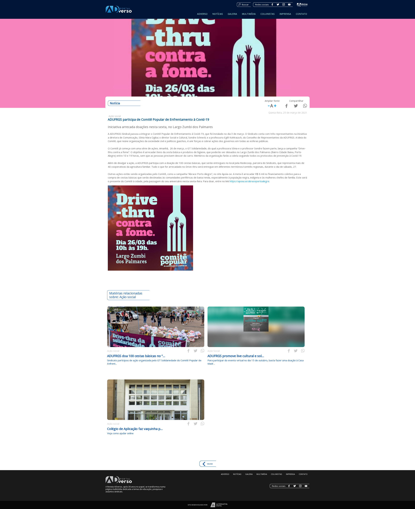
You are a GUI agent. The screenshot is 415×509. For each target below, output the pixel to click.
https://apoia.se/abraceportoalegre (249, 181)
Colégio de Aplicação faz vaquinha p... (135, 429)
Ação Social (214, 350)
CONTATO (301, 13)
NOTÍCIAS (217, 13)
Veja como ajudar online (120, 433)
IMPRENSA (285, 13)
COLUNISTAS (268, 13)
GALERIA (232, 13)
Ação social (113, 350)
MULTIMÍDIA (249, 13)
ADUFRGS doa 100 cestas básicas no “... (136, 356)
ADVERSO (202, 13)
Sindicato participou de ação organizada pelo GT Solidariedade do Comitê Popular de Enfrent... (154, 362)
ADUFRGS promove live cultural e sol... (236, 356)
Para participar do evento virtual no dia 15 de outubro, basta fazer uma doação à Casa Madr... (256, 362)
